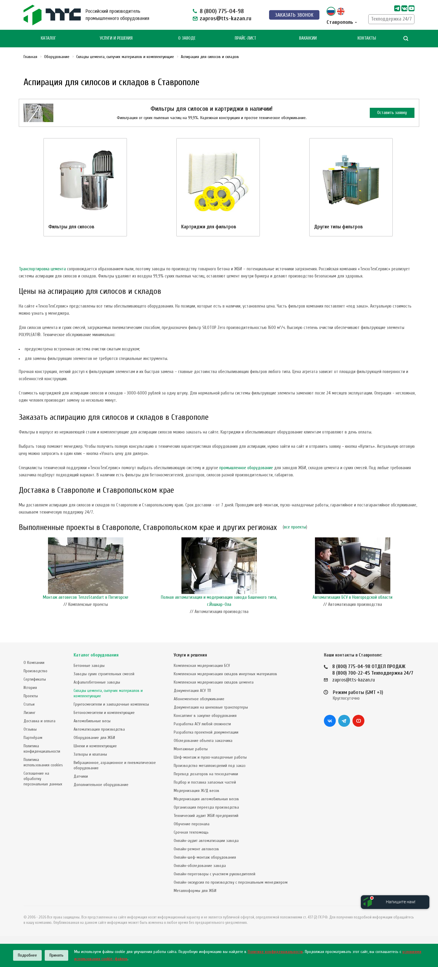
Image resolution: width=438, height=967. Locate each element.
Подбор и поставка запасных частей (205, 782)
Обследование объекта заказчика (203, 740)
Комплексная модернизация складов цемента (214, 682)
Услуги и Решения (116, 38)
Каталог (48, 38)
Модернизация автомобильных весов (206, 798)
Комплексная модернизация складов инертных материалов (225, 673)
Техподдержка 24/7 (391, 19)
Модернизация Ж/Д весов (196, 790)
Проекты (31, 695)
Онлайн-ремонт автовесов (196, 848)
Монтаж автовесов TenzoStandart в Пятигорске (85, 597)
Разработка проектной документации (206, 732)
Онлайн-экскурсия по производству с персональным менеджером (231, 882)
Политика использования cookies (43, 762)
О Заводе (186, 38)
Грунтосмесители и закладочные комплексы (111, 704)
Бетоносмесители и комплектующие (104, 712)
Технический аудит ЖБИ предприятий (206, 815)
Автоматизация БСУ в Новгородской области (352, 597)
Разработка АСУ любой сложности (202, 723)
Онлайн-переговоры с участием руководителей (214, 873)
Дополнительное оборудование (101, 784)
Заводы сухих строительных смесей (104, 673)
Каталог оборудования (96, 655)
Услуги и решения (190, 655)
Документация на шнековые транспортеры (211, 707)
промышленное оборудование (246, 467)
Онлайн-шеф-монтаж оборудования (205, 857)
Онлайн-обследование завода (200, 865)
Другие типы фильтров (338, 227)
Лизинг (29, 712)
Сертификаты (35, 679)
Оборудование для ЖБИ (94, 737)
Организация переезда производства (206, 807)
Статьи (29, 704)
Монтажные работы (191, 748)
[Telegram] (397, 8)
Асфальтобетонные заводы (97, 682)
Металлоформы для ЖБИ (195, 890)
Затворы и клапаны (90, 754)
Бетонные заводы (89, 665)
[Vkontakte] (404, 8)
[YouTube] (358, 721)
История (30, 687)
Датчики (81, 776)
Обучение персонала (191, 823)
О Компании (34, 662)
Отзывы (30, 729)
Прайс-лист (245, 38)
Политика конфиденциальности (42, 748)
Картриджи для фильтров (208, 227)
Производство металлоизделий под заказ (210, 765)
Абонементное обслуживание (199, 698)
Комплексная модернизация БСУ (202, 665)
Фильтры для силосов (71, 227)
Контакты (367, 38)
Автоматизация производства (99, 729)
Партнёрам (33, 737)
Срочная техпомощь (191, 832)
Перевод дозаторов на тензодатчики (206, 773)
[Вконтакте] (330, 721)
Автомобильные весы (92, 720)
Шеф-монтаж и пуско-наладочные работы (210, 757)
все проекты (295, 527)
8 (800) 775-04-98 (222, 11)
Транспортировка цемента (42, 269)
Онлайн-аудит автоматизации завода (206, 840)
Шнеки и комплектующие (95, 745)
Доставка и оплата (39, 720)
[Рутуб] (411, 8)
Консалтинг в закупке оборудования (205, 715)
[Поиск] (405, 38)
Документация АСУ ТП (192, 690)
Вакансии (308, 38)
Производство (35, 670)
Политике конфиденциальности (275, 951)
